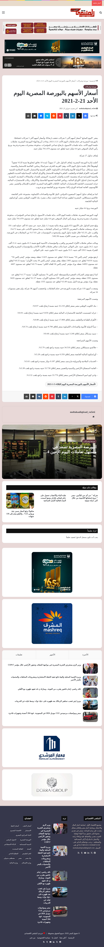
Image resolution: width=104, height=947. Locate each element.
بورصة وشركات (82, 81)
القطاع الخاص (13, 854)
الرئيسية (93, 81)
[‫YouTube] (85, 853)
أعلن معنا (63, 938)
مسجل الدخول (81, 537)
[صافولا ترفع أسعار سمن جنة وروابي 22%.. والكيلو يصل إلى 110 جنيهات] (20, 501)
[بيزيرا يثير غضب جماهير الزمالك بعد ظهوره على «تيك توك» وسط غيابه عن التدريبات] (90, 705)
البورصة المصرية (25, 840)
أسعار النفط (15, 826)
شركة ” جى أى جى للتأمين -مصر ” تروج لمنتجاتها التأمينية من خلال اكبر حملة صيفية (84, 498)
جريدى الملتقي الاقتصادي (33, 933)
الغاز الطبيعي (26, 854)
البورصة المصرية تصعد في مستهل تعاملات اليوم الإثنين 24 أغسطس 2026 (71, 452)
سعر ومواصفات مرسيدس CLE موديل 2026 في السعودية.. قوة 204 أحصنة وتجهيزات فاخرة (45, 713)
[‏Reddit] (53, 116)
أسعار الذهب (27, 826)
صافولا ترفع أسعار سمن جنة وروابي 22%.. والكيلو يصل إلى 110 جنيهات (20, 513)
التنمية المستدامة (25, 844)
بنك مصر (28, 858)
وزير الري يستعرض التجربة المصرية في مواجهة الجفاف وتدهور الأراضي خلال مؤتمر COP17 (44, 665)
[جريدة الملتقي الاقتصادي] (83, 12)
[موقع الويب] (93, 416)
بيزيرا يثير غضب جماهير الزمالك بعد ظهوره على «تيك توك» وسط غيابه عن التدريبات (48, 701)
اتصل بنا (55, 938)
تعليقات (19, 655)
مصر (20, 858)
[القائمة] (3, 13)
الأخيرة (85, 655)
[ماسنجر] (41, 116)
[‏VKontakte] (39, 396)
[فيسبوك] (85, 116)
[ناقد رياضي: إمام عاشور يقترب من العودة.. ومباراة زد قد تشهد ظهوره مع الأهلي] (90, 693)
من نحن (32, 938)
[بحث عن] (100, 13)
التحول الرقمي (11, 840)
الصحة (29, 849)
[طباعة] (28, 116)
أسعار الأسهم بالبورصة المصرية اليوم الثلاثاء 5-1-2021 (71, 384)
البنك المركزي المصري (23, 835)
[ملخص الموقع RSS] (78, 853)
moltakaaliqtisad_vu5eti (87, 108)
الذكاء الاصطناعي (10, 844)
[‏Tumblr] (66, 116)
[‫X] (79, 116)
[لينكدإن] (72, 116)
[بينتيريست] (60, 116)
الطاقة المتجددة (17, 849)
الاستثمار (28, 830)
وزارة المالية (13, 863)
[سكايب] (47, 116)
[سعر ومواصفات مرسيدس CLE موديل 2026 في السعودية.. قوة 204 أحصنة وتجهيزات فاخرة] (90, 717)
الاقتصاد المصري (15, 830)
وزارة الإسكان (26, 863)
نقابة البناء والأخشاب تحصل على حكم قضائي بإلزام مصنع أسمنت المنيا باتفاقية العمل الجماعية (53, 498)
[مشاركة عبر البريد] (34, 116)
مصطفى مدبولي (9, 858)
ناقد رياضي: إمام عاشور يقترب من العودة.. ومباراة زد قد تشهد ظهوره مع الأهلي (49, 689)
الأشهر (52, 655)
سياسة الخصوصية (43, 938)
